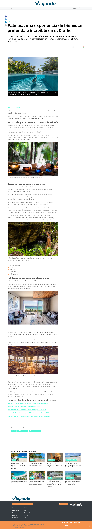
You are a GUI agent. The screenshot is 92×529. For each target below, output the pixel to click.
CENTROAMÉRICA (70, 477)
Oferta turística (20, 8)
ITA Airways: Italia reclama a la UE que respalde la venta (27, 410)
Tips (43, 8)
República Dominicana (71, 459)
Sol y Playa (47, 8)
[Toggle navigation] (11, 8)
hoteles (20, 430)
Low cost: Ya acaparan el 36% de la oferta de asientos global (28, 403)
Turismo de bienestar (35, 430)
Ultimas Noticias (16, 510)
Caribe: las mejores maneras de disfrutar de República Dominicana (73, 465)
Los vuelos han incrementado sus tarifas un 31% (24, 406)
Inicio (9, 21)
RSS (66, 525)
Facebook (61, 508)
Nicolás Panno (16, 107)
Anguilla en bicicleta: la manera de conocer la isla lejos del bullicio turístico (18, 466)
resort (25, 430)
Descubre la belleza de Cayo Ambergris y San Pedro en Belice (72, 483)
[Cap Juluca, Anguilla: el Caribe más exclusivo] (19, 475)
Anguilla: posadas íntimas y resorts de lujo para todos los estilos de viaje (55, 483)
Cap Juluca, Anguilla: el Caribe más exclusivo (19, 482)
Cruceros (60, 8)
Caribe (13, 430)
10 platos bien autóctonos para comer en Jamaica (54, 465)
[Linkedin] (5, 22)
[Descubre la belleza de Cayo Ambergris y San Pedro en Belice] (73, 475)
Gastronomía (51, 459)
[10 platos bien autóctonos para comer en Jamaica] (55, 457)
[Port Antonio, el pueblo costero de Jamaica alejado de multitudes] (37, 457)
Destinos (27, 8)
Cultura (25, 517)
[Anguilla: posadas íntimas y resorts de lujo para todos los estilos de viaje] (55, 475)
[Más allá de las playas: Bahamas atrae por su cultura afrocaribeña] (37, 475)
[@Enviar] (5, 25)
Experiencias (54, 8)
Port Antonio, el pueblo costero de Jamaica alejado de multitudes (36, 465)
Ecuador (39, 8)
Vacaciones (33, 8)
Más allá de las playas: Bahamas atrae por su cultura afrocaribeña (36, 483)
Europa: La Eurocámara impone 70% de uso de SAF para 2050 (29, 413)
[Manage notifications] (89, 526)
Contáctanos (64, 523)
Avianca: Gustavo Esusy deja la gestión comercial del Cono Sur (29, 416)
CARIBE (14, 459)
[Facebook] (5, 16)
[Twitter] (5, 19)
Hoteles (26, 508)
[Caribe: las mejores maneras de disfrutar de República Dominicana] (73, 457)
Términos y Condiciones (18, 527)
